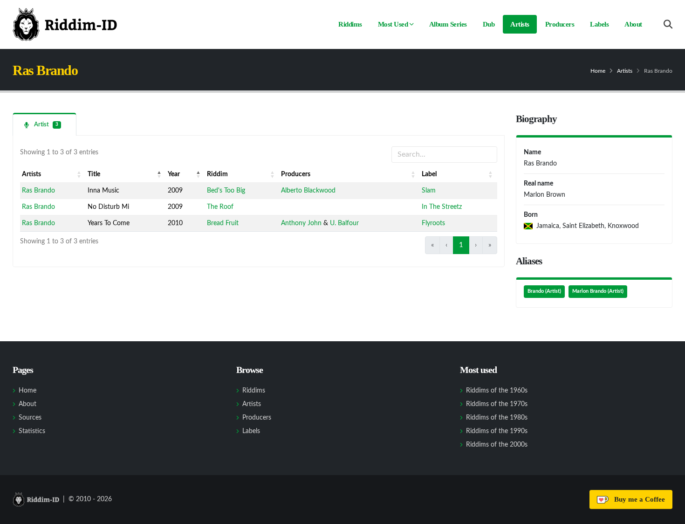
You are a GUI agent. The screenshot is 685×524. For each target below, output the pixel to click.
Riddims (350, 24)
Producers (560, 24)
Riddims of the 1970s (496, 404)
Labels (599, 24)
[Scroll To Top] (668, 513)
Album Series (448, 24)
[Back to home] (65, 24)
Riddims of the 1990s (496, 431)
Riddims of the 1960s (496, 390)
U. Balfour (344, 223)
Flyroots (433, 223)
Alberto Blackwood (308, 190)
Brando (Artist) (544, 291)
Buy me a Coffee (637, 499)
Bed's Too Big (226, 190)
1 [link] (461, 244)
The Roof (220, 207)
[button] (79, 174)
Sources (30, 417)
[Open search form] (668, 24)
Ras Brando (38, 190)
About (633, 24)
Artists (519, 24)
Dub (489, 24)
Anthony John (301, 223)
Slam (429, 190)
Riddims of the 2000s (496, 444)
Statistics (32, 431)
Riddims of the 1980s (496, 417)
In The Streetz (442, 207)
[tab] (44, 124)
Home (597, 71)
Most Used (393, 24)
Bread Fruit (223, 223)
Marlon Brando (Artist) (597, 291)
